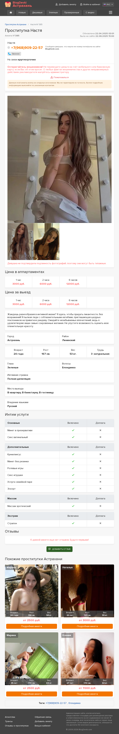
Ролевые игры (15, 468)
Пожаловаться (61, 77)
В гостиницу (46, 392)
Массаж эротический (19, 506)
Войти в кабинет (91, 4)
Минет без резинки (18, 461)
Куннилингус (14, 454)
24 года (18, 353)
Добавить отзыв (61, 549)
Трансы (9, 721)
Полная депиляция (18, 378)
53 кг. (73, 353)
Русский (12, 406)
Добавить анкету (67, 4)
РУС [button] (108, 4)
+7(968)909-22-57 (27, 47)
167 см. (46, 353)
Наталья (67, 567)
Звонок (16, 53)
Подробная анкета (31, 626)
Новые (22, 12)
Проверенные (71, 12)
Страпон (12, 523)
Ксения (66, 635)
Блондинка (68, 367)
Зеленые (12, 367)
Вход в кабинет (43, 725)
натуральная (101, 353)
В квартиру (14, 392)
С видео (90, 12)
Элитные (53, 12)
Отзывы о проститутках (17, 725)
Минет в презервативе (20, 430)
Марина (11, 567)
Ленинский (68, 340)
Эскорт (11, 488)
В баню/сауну (30, 392)
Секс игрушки (15, 475)
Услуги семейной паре (19, 481)
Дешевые (37, 12)
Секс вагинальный (17, 437)
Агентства (10, 717)
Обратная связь (43, 717)
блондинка (74, 703)
